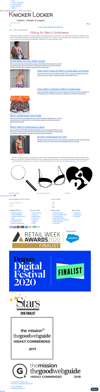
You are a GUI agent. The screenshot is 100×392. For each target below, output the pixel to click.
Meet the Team (36, 216)
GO (11, 205)
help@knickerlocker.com (71, 161)
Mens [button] (52, 27)
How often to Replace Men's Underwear (59, 89)
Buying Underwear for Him (52, 136)
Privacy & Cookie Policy (17, 223)
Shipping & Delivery (16, 213)
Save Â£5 (2, 391)
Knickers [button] (43, 27)
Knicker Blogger (36, 213)
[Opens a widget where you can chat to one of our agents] (94, 389)
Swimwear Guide (58, 216)
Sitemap (34, 221)
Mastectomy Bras (58, 221)
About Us (34, 214)
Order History (78, 214)
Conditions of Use (16, 221)
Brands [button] (61, 27)
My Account (77, 213)
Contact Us (35, 220)
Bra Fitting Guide (58, 213)
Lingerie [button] (48, 27)
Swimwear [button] (57, 27)
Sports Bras (56, 223)
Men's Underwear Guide (60, 214)
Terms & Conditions (16, 220)
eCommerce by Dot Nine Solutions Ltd (22, 383)
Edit (1, 196)
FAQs (33, 223)
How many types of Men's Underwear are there (63, 70)
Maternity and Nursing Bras (61, 220)
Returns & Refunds (16, 214)
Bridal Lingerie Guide (59, 218)
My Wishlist (77, 216)
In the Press (35, 218)
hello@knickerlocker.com (18, 388)
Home (11, 30)
